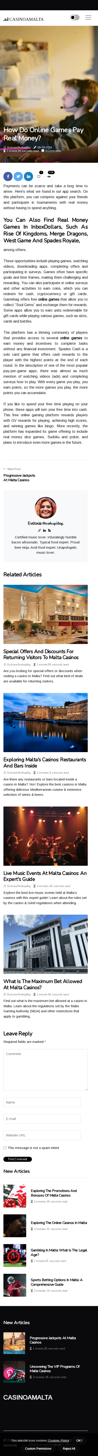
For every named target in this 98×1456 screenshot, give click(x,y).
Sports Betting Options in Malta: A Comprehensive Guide (57, 1282)
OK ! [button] (79, 1440)
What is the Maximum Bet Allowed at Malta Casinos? (42, 984)
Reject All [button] (69, 1448)
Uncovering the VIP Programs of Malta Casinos (55, 1369)
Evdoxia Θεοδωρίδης (19, 147)
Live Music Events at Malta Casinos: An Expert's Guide (45, 876)
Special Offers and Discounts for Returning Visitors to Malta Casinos (41, 654)
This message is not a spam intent (33, 1148)
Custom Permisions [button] (38, 1448)
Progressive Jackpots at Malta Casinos (53, 1340)
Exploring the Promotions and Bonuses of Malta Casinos (54, 1193)
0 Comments (53, 151)
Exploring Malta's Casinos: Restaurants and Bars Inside (44, 762)
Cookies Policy (58, 1440)
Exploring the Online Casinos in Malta (59, 1222)
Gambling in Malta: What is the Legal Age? (59, 1252)
